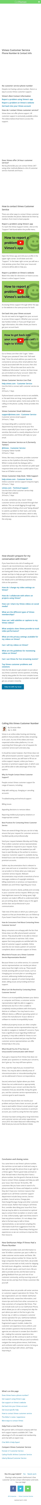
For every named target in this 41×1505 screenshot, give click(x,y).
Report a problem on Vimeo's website (18, 102)
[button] (39, 2)
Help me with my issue (12, 687)
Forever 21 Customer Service (12, 1451)
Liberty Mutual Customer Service (14, 1458)
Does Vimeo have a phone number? (15, 1395)
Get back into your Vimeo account (16, 106)
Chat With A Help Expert (11, 1442)
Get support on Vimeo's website (14, 1402)
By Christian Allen (14, 727)
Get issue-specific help (10, 1410)
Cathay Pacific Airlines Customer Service (17, 1454)
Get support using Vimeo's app (13, 1399)
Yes (24, 1474)
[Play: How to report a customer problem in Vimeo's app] (20, 242)
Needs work (31, 1474)
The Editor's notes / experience (13, 1417)
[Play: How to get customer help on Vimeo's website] (20, 291)
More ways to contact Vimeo (12, 1421)
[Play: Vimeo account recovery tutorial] (20, 340)
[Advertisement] (20, 141)
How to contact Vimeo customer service (17, 1413)
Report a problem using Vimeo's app (17, 99)
